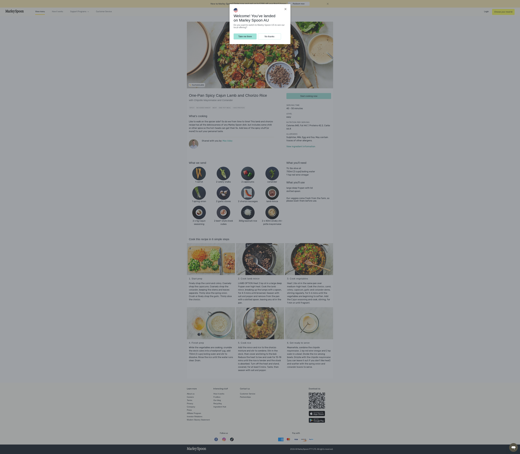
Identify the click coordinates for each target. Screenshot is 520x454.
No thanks (269, 36)
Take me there (245, 36)
